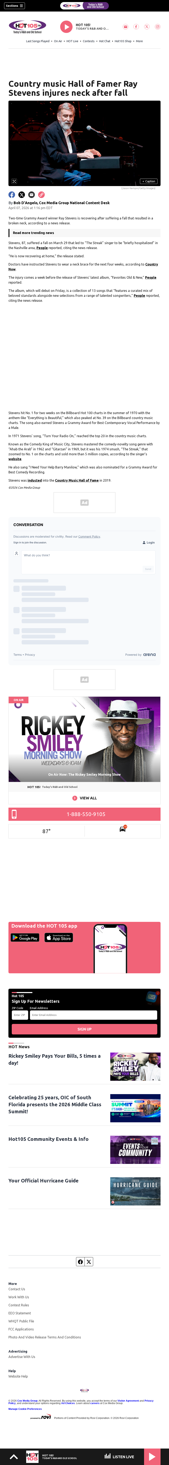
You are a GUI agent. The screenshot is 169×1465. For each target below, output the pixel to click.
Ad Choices (68, 1403)
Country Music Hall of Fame (77, 480)
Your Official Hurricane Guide (43, 1180)
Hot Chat (104, 41)
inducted (35, 480)
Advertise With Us (21, 1357)
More (139, 41)
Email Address (39, 1008)
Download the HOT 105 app (44, 926)
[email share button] (31, 194)
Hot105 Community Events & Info (48, 1139)
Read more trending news (33, 233)
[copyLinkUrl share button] (41, 194)
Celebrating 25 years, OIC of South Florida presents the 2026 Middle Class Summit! (54, 1104)
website (14, 459)
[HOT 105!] (84, 6)
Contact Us (16, 1289)
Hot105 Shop (123, 41)
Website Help (18, 1376)
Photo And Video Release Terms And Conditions (44, 1337)
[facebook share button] (11, 194)
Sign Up (84, 1029)
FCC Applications (21, 1329)
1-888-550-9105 (86, 814)
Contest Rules (18, 1305)
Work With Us (18, 1297)
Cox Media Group (27, 1400)
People (42, 248)
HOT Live (72, 41)
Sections (12, 5)
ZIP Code (17, 1008)
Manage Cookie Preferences (25, 1409)
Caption (148, 181)
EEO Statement (19, 1313)
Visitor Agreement (128, 1400)
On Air (58, 41)
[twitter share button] (21, 194)
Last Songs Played (37, 41)
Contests (89, 41)
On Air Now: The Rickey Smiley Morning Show (84, 774)
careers (95, 1403)
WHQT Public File (21, 1321)
